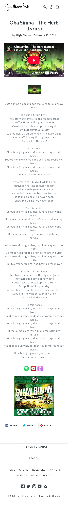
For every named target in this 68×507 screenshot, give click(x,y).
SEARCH (34, 458)
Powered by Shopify (49, 496)
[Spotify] (26, 370)
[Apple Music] (40, 370)
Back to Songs (36, 446)
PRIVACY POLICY (41, 475)
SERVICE (21, 475)
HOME (11, 469)
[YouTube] (33, 370)
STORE (23, 469)
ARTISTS (55, 469)
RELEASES (38, 469)
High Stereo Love (26, 496)
